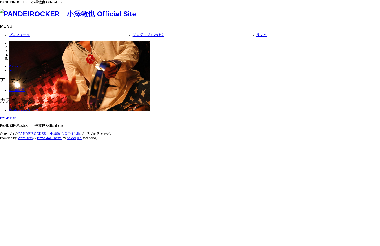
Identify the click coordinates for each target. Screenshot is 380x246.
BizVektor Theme (49, 138)
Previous (15, 66)
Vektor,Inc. (74, 138)
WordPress (25, 138)
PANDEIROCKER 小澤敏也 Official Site (49, 133)
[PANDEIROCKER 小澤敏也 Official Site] (68, 14)
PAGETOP (8, 118)
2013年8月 (17, 90)
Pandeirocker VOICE (24, 110)
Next (12, 70)
